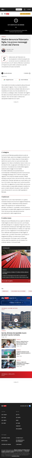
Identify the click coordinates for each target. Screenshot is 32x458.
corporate (19, 444)
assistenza (7, 451)
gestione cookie (5, 437)
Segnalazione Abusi (15, 456)
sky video (3, 420)
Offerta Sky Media (6, 444)
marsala (5, 291)
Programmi (19, 428)
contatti (12, 451)
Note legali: (3, 434)
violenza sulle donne (18, 291)
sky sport (4, 414)
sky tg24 (3, 417)
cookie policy (19, 437)
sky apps (18, 417)
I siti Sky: (3, 411)
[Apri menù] (2, 14)
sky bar (18, 423)
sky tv (17, 414)
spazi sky (18, 426)
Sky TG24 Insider (25, 13)
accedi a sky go (24, 405)
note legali (4, 440)
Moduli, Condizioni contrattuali (20, 449)
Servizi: (17, 411)
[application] (6, 73)
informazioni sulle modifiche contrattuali (14, 450)
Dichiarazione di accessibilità (20, 441)
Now (17, 420)
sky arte (3, 423)
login (29, 9)
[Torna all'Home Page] (6, 14)
